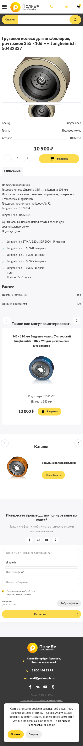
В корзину (62, 159)
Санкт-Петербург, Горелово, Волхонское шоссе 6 (44, 661)
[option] (41, 80)
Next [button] (76, 320)
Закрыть (33, 734)
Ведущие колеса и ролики (59, 463)
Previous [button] (7, 320)
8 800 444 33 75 (51, 7)
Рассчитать (40, 614)
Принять (15, 734)
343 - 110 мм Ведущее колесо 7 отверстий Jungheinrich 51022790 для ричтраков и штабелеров (41, 341)
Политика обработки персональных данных (41, 700)
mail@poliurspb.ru (66, 7)
